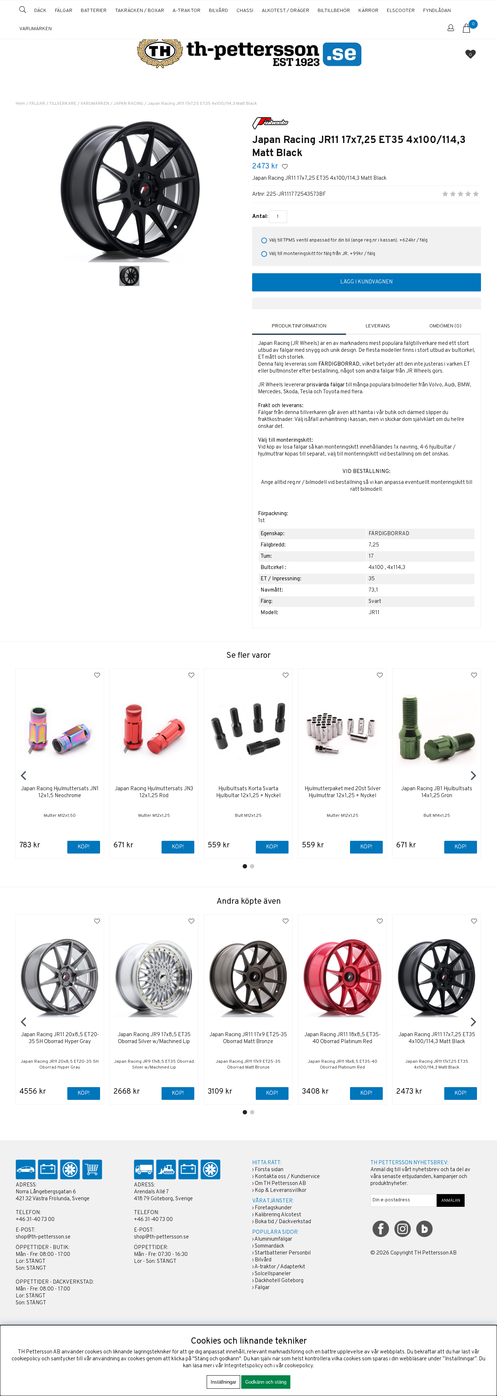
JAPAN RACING (128, 104)
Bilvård (263, 1260)
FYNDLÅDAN (437, 11)
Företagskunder (273, 1208)
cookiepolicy (299, 1366)
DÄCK (40, 11)
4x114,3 (396, 567)
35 (372, 579)
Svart (375, 601)
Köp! (83, 1093)
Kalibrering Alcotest (278, 1215)
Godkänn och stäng (265, 1382)
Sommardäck (269, 1246)
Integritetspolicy (243, 1366)
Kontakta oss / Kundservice (287, 1176)
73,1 (373, 590)
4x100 (376, 567)
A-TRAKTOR (186, 11)
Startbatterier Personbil (283, 1253)
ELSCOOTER (401, 11)
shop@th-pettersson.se (43, 1237)
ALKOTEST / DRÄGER (285, 11)
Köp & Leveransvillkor (280, 1190)
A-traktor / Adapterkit (279, 1267)
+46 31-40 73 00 (35, 1219)
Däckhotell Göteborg (279, 1280)
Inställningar (223, 1382)
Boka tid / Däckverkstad (283, 1221)
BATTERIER (94, 11)
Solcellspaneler (273, 1273)
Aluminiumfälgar (273, 1239)
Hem (20, 104)
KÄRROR (368, 11)
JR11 (374, 612)
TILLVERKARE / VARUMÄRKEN (79, 104)
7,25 (374, 545)
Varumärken (35, 29)
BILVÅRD (218, 11)
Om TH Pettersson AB (280, 1183)
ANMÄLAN (451, 1200)
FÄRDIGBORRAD (389, 533)
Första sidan (269, 1169)
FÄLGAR (63, 11)
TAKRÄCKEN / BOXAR (139, 11)
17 (371, 556)
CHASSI (244, 11)
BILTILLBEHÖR (334, 11)
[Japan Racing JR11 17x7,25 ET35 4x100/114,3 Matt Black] (129, 276)
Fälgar (262, 1287)
